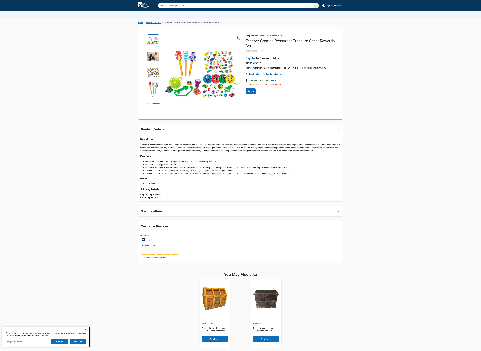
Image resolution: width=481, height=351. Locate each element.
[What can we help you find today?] (316, 6)
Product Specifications (272, 74)
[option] (153, 42)
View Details (215, 339)
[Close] (85, 329)
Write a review (267, 51)
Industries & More (153, 23)
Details (273, 80)
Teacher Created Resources (268, 36)
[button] (331, 5)
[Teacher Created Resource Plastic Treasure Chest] (266, 300)
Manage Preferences (14, 342)
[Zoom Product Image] (238, 38)
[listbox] (153, 66)
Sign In (250, 58)
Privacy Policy (43, 335)
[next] (153, 97)
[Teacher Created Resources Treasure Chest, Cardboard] (215, 300)
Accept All (78, 342)
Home (140, 23)
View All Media (153, 104)
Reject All (59, 342)
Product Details (252, 74)
